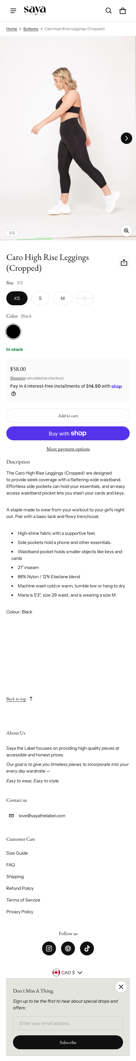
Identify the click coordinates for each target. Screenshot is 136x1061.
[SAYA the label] (35, 10)
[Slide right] (126, 138)
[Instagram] (49, 948)
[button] (109, 11)
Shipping (17, 378)
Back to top (16, 699)
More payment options (68, 448)
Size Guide (17, 853)
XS (17, 298)
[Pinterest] (68, 948)
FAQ (10, 865)
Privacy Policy (19, 912)
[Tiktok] (87, 948)
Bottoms (30, 28)
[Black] (13, 332)
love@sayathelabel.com (42, 815)
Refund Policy (20, 888)
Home (11, 28)
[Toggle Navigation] (13, 11)
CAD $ (68, 972)
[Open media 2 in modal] (68, 138)
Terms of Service (23, 900)
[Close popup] (121, 987)
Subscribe (68, 1042)
